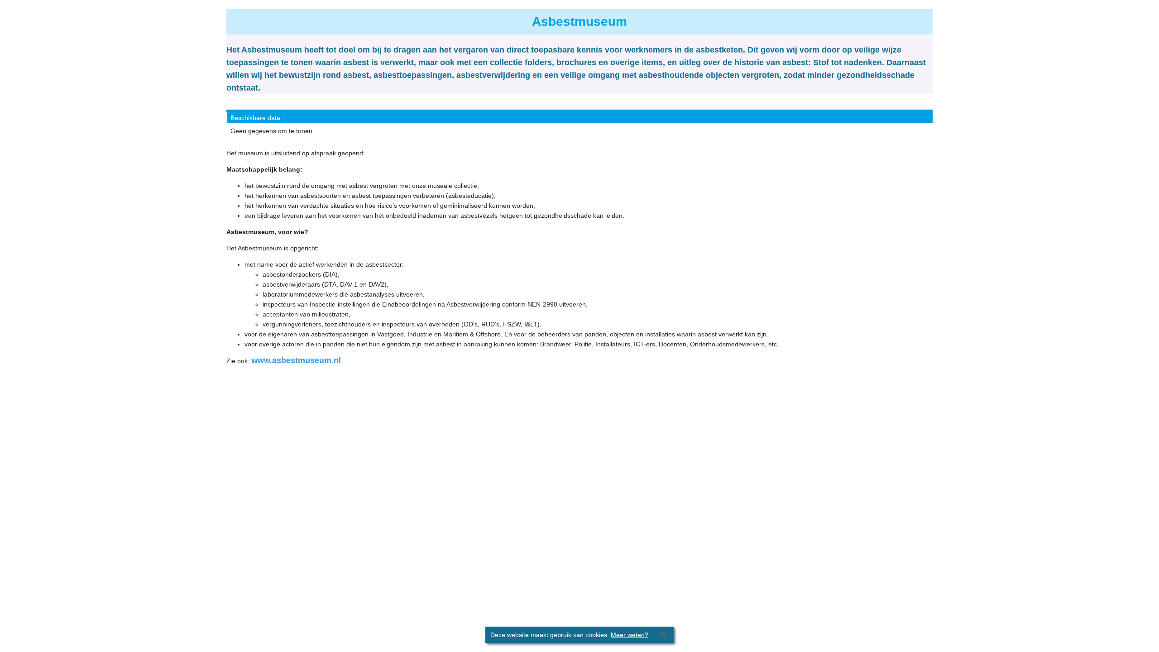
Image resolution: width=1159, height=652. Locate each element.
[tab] (255, 118)
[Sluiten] (662, 634)
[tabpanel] (579, 131)
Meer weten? (629, 634)
